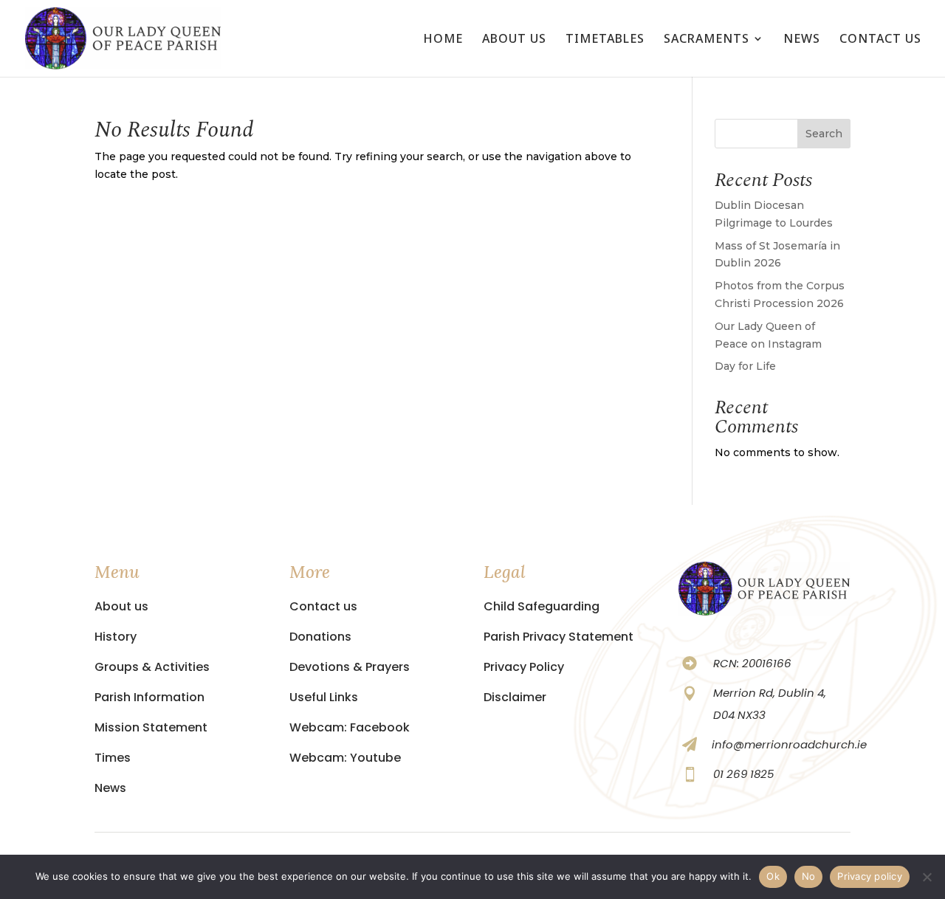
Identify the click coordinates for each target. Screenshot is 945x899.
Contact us (880, 39)
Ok (773, 876)
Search (823, 133)
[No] (926, 876)
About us (514, 39)
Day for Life (745, 366)
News (801, 39)
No (809, 876)
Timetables (605, 39)
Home (443, 39)
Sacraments (706, 39)
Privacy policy (869, 876)
